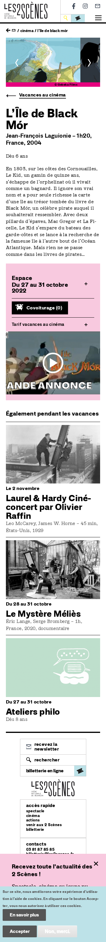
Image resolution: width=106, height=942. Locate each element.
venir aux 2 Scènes (44, 825)
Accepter (20, 931)
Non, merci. (57, 931)
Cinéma (27, 31)
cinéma (33, 815)
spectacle (35, 811)
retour (8, 29)
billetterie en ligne (45, 770)
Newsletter (97, 6)
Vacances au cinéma (42, 95)
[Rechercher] (66, 18)
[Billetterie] (78, 18)
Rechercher (47, 760)
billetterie (35, 829)
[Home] (25, 5)
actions (33, 820)
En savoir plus (24, 915)
